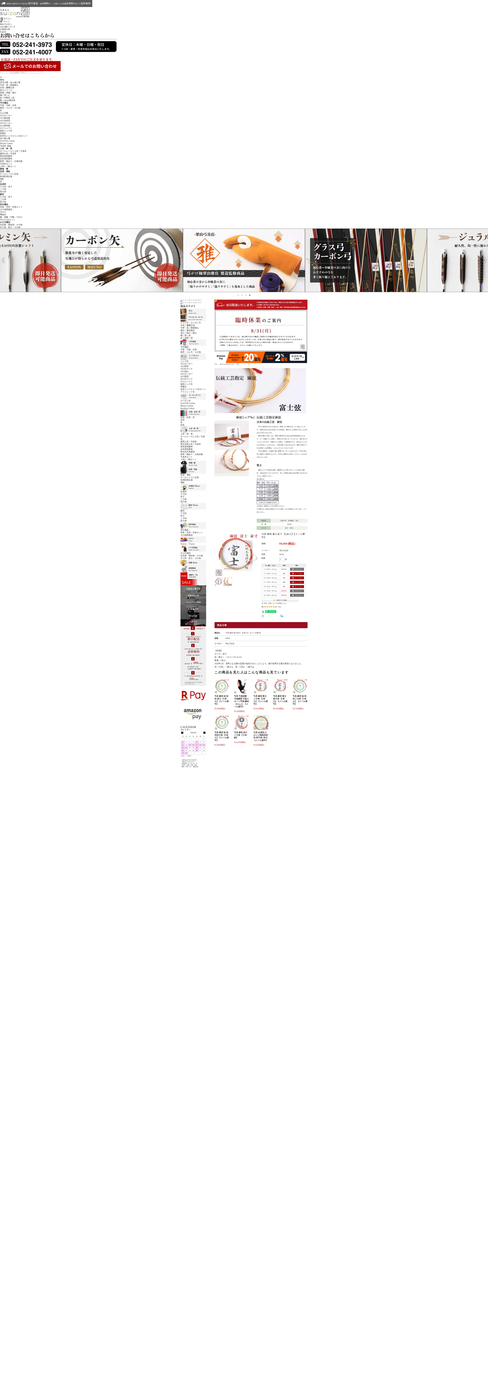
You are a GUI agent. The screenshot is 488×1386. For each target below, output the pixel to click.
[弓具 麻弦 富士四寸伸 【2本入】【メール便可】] (280, 686)
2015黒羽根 (5, 126)
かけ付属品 (5, 222)
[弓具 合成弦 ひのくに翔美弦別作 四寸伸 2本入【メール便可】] (261, 722)
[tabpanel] (244, 260)
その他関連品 (6, 209)
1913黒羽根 (5, 118)
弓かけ (3, 214)
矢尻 (182, 425)
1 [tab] (238, 295)
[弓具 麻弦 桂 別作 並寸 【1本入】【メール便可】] (222, 686)
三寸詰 (183, 494)
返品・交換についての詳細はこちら (275, 603)
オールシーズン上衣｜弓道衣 (13, 151)
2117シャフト (6, 128)
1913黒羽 (184, 366)
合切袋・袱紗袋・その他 (11, 225)
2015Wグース (186, 379)
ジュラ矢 (4, 113)
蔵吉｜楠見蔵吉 (187, 330)
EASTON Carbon (7, 141)
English (3, 32)
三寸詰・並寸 (6, 187)
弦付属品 (4, 204)
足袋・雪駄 (5, 171)
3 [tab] (246, 295)
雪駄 (2, 179)
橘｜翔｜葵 (185, 335)
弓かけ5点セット (7, 220)
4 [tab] (249, 295)
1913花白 (184, 371)
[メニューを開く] (0, 75)
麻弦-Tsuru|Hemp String (227, 364)
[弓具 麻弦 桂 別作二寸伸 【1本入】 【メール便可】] (300, 686)
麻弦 (2, 194)
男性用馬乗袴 (6, 156)
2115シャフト (186, 381)
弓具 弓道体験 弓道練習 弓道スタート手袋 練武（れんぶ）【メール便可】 (241, 701)
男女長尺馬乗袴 (187, 452)
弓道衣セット (6, 164)
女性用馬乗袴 (6, 159)
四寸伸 (3, 192)
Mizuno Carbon (6, 143)
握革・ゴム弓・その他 (10, 108)
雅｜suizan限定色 (7, 100)
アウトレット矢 (187, 392)
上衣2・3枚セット (8, 166)
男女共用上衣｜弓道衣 (190, 444)
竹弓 (2, 80)
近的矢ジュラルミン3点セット (13, 136)
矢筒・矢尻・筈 (187, 417)
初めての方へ (6, 24)
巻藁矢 (3, 133)
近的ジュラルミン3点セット (193, 389)
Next (485, 260)
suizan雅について (7, 27)
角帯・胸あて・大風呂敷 (11, 161)
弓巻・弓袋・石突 (8, 105)
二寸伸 (3, 189)
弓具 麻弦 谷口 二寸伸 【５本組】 (240, 735)
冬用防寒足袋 (6, 176)
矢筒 (182, 420)
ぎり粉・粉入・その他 (10, 227)
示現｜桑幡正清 (7, 87)
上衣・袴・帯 (6, 148)
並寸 (238, 364)
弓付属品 (4, 103)
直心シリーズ (6, 90)
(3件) (279, 607)
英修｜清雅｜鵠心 (8, 93)
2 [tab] (242, 295)
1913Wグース (186, 369)
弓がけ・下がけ (187, 544)
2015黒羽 (184, 376)
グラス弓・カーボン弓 (10, 82)
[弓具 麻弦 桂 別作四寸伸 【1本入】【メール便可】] (222, 722)
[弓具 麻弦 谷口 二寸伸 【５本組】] (241, 722)
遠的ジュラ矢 (6, 131)
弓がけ (3, 212)
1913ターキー (6, 115)
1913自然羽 (5, 120)
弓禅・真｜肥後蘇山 (9, 85)
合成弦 (3, 184)
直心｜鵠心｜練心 (188, 333)
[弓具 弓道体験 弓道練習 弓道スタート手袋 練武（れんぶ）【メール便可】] (241, 686)
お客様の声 (5, 29)
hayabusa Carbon (187, 408)
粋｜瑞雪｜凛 (186, 338)
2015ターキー (6, 123)
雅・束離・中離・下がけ (11, 217)
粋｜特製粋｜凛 (7, 98)
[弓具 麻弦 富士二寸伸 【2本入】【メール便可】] (261, 686)
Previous (3, 260)
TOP (216, 364)
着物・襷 (4, 169)
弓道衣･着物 (5, 146)
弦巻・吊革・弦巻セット (11, 207)
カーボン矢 (5, 138)
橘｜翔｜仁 (5, 95)
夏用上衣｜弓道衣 (8, 154)
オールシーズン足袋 (9, 174)
